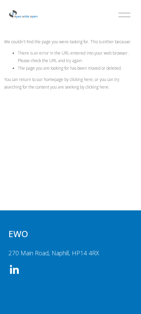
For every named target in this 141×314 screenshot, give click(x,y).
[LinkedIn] (14, 269)
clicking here (81, 79)
